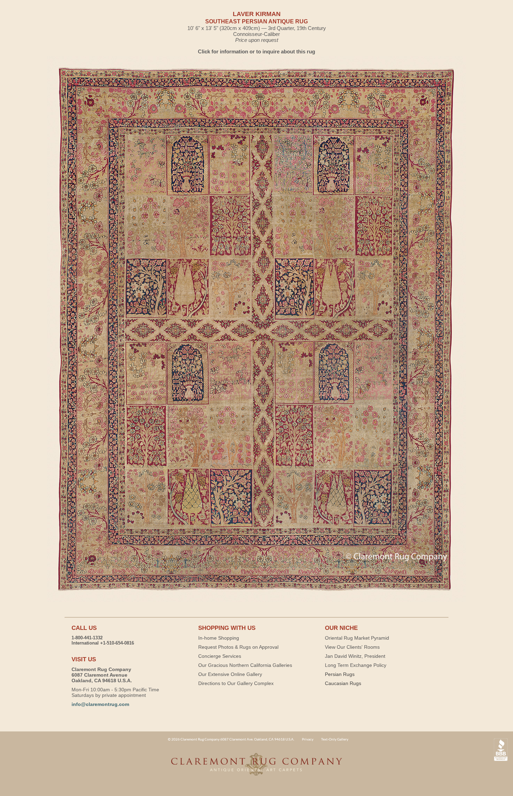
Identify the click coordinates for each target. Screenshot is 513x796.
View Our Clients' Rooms (352, 647)
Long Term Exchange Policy (355, 665)
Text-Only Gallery (334, 739)
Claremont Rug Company (256, 768)
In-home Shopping (218, 638)
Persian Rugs (340, 674)
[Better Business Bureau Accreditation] (501, 750)
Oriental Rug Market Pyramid (357, 638)
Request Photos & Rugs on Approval (238, 647)
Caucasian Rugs (343, 683)
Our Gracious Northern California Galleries (245, 665)
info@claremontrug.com (100, 704)
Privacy (307, 739)
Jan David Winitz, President (355, 656)
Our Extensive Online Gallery (230, 674)
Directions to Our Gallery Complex (236, 683)
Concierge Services (219, 656)
